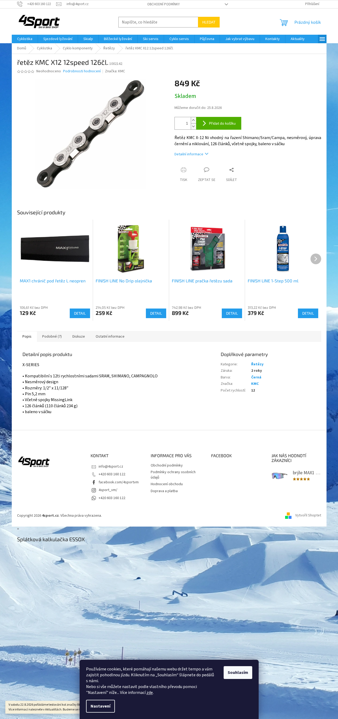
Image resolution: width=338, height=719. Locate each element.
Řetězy (257, 364)
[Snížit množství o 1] (193, 126)
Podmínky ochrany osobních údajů (173, 474)
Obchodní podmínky (163, 4)
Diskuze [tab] (78, 336)
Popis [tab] (27, 336)
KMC (255, 383)
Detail (80, 313)
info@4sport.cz (111, 466)
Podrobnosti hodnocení (82, 71)
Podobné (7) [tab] (52, 336)
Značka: (115, 71)
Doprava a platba (164, 491)
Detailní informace (188, 154)
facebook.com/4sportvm (119, 482)
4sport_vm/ (108, 490)
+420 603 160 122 (112, 474)
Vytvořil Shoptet (308, 515)
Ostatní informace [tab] (110, 336)
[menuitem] (25, 39)
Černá (256, 377)
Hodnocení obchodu (167, 484)
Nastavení (100, 706)
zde (149, 693)
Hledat (208, 22)
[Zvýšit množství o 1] (193, 120)
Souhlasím (238, 672)
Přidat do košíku (222, 123)
